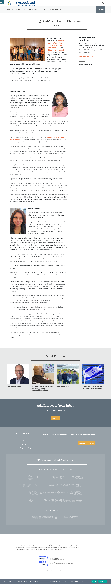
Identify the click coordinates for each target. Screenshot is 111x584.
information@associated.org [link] (23, 448)
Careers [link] (45, 434)
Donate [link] (101, 10)
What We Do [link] (18, 10)
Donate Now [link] (70, 563)
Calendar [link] (50, 10)
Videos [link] (43, 10)
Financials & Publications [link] (60, 434)
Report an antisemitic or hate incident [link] (83, 434)
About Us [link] (10, 10)
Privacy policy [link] (102, 581)
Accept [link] (94, 581)
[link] (2, 2)
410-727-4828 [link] (19, 450)
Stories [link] (36, 10)
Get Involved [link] (28, 10)
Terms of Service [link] (59, 571)
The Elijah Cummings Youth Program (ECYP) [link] (55, 43)
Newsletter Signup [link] (86, 443)
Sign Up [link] (55, 418)
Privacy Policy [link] (50, 571)
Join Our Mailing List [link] (86, 56)
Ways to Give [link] (59, 10)
